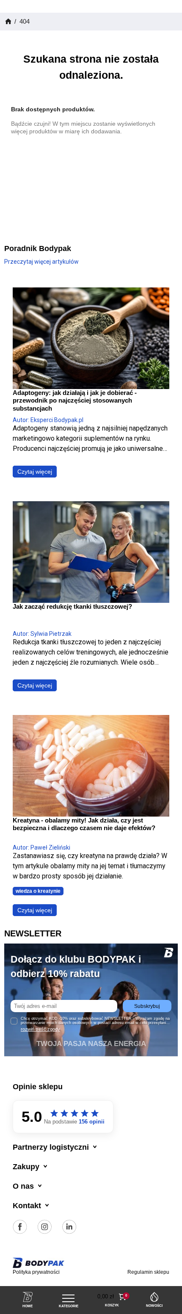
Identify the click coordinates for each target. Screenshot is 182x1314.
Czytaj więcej (34, 471)
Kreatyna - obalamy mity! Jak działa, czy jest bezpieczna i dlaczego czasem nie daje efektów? (84, 824)
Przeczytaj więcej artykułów (41, 261)
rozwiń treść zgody (40, 1029)
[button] (112, 1296)
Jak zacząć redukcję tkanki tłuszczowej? (72, 606)
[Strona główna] (7, 21)
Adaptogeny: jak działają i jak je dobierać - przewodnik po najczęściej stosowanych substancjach (75, 400)
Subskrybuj (147, 1006)
